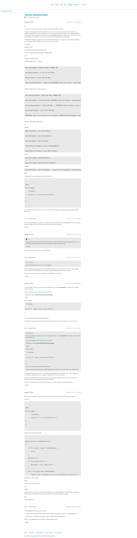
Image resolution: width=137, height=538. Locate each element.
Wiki (65, 4)
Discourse (33, 536)
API (61, 4)
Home (26, 532)
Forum (70, 4)
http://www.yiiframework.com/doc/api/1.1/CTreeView (37, 292)
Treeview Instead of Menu (36, 15)
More (83, 4)
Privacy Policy (58, 532)
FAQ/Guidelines (40, 532)
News (52, 4)
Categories (31, 532)
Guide (57, 4)
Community (76, 4)
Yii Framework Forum (6, 11)
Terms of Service (49, 532)
